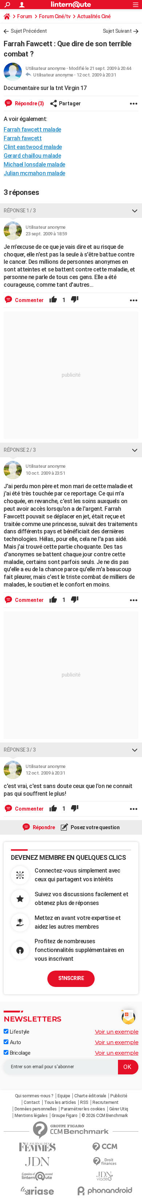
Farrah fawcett (23, 138)
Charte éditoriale (90, 1095)
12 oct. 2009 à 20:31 (96, 75)
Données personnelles (36, 1109)
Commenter (29, 300)
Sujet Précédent (29, 31)
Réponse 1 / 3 (20, 210)
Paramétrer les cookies (83, 1109)
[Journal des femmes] (37, 1147)
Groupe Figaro (65, 1115)
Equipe (64, 1095)
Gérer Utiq (118, 1109)
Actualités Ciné (94, 16)
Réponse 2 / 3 (20, 450)
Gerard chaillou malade (32, 155)
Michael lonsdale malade (34, 164)
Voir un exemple (117, 1031)
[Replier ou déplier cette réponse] (135, 210)
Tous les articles (60, 1102)
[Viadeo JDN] (104, 1176)
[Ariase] (37, 1191)
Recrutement (105, 1102)
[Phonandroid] (104, 1190)
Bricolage (19, 1053)
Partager (70, 103)
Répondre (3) (29, 103)
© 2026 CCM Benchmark (105, 1115)
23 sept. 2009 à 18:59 (46, 233)
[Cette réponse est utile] (53, 300)
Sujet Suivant (117, 31)
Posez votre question (95, 827)
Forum (24, 16)
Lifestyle (18, 1031)
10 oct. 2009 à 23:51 (45, 473)
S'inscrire (71, 978)
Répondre (43, 827)
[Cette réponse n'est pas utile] (74, 300)
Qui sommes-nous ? (34, 1095)
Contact (32, 1102)
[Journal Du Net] (37, 1161)
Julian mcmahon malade (34, 173)
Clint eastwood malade (33, 147)
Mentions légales (31, 1115)
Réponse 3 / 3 (20, 750)
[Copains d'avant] (37, 1176)
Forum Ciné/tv (55, 16)
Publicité (118, 1095)
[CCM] (104, 1147)
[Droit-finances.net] (104, 1161)
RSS (84, 1102)
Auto (14, 1042)
